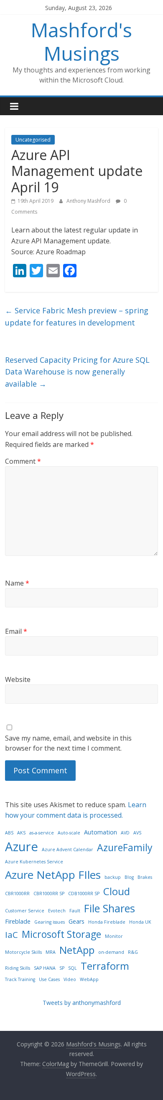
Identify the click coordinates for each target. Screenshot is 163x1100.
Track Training (20, 979)
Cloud (116, 891)
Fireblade (18, 921)
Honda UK (140, 922)
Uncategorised (33, 139)
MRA (51, 952)
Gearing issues (49, 922)
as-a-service (41, 833)
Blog (129, 877)
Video (70, 979)
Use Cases (49, 979)
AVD (125, 833)
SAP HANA (45, 968)
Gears (76, 921)
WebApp (89, 979)
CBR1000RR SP (48, 893)
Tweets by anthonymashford (82, 1003)
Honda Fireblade (106, 922)
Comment (23, 461)
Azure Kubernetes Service (34, 862)
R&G (133, 952)
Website (18, 679)
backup (112, 877)
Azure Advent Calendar (67, 849)
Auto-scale (69, 833)
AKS (21, 833)
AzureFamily (125, 847)
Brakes (145, 877)
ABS (9, 833)
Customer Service (24, 911)
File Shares (109, 908)
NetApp (76, 950)
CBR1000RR (17, 893)
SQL (72, 968)
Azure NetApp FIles (53, 874)
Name (17, 583)
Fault (74, 911)
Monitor (114, 936)
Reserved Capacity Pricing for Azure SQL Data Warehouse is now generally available (77, 372)
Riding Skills (17, 968)
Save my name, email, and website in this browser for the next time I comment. (68, 743)
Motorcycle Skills (23, 952)
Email (16, 631)
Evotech (57, 911)
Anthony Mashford (89, 200)
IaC (11, 934)
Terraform (105, 966)
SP (61, 968)
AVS (137, 833)
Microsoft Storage (61, 934)
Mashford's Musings (81, 41)
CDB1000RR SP (83, 893)
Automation (100, 832)
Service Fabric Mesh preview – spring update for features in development (76, 316)
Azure (21, 846)
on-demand (111, 952)
